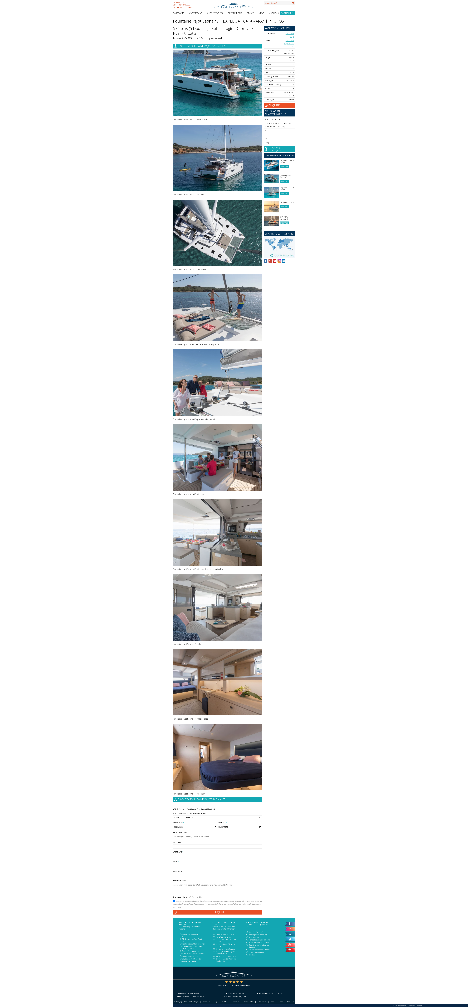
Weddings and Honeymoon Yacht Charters (226, 952)
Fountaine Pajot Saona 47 (289, 43)
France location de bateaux (259, 940)
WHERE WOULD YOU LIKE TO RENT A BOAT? (190, 813)
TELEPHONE (178, 871)
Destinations (235, 13)
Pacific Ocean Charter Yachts (193, 944)
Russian (252, 955)
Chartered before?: (180, 897)
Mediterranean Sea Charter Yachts (193, 940)
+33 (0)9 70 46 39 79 (196, 996)
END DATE (222, 823)
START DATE (178, 823)
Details (285, 166)
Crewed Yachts (215, 13)
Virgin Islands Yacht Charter (192, 954)
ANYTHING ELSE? (179, 881)
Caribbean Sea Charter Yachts (191, 935)
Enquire (288, 13)
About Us (274, 13)
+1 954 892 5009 (183, 5)
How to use (235, 1002)
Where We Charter (189, 961)
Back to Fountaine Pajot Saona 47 (201, 46)
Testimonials (261, 1002)
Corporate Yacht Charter (225, 934)
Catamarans (195, 13)
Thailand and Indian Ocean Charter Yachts (192, 947)
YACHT (175, 809)
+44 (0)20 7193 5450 (184, 7)
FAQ (215, 1002)
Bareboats (178, 13)
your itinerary (276, 149)
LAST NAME (178, 852)
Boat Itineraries (255, 937)
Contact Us (178, 2)
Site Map (224, 1002)
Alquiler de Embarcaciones (259, 950)
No (200, 897)
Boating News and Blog (258, 935)
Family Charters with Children (226, 956)
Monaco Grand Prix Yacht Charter (225, 945)
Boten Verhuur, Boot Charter (260, 942)
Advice (250, 13)
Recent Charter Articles (191, 951)
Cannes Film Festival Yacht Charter (225, 940)
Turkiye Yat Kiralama (256, 952)
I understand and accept (415, 1005)
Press (272, 1002)
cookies (404, 1005)
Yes (193, 897)
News (261, 13)
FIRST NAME (178, 842)
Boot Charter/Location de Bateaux (259, 946)
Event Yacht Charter (223, 937)
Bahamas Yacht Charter (191, 956)
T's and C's (206, 1002)
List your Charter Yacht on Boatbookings (225, 960)
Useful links (248, 1002)
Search (293, 3)
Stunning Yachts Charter (258, 932)
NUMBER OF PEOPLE (180, 833)
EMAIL (176, 861)
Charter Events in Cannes (225, 949)
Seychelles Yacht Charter (191, 959)
